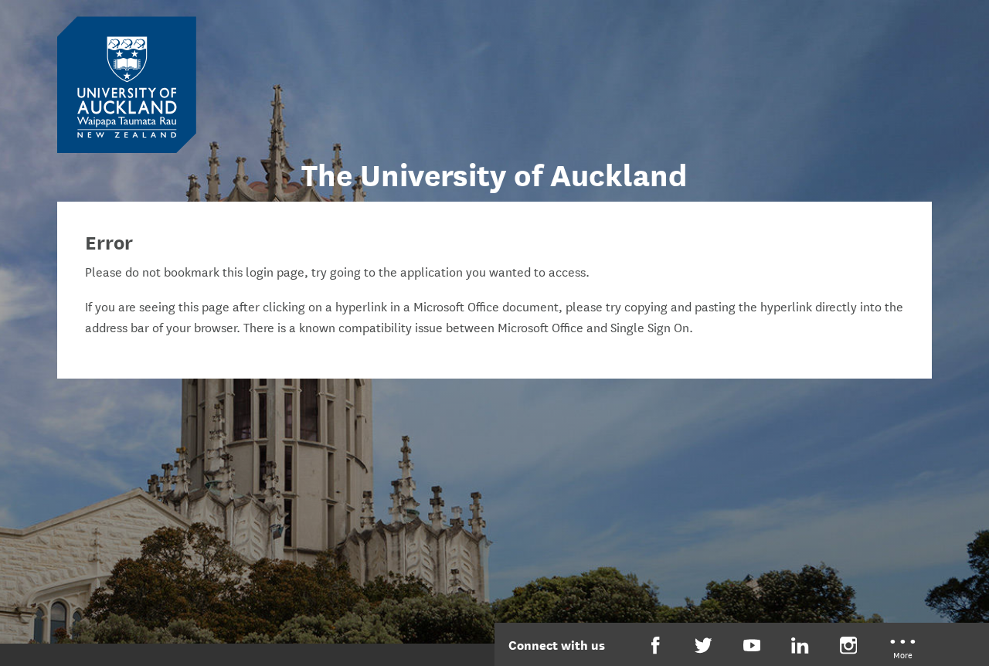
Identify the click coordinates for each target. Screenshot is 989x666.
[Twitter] (703, 645)
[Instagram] (849, 645)
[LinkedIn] (800, 645)
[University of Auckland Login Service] (126, 83)
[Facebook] (655, 645)
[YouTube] (752, 645)
